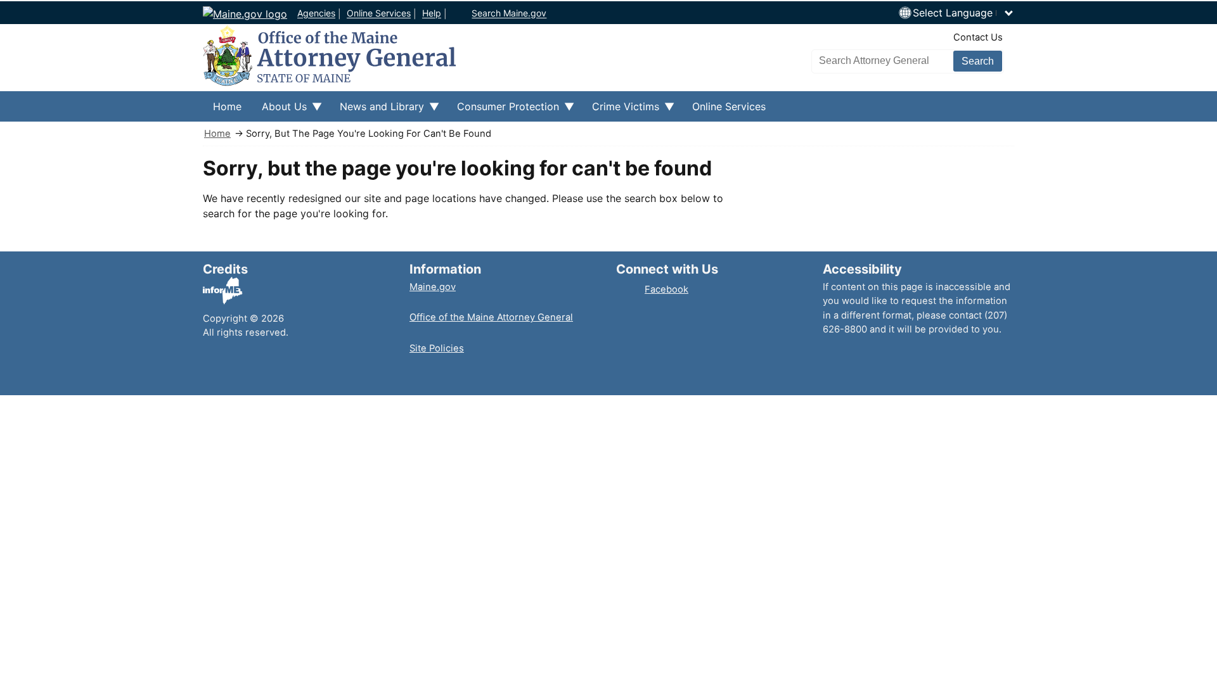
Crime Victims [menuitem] (620, 111)
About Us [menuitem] (279, 111)
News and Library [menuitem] (377, 111)
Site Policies (436, 348)
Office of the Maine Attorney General (491, 317)
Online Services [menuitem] (729, 106)
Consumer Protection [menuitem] (503, 111)
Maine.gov (432, 287)
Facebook (666, 289)
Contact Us (978, 37)
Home (217, 133)
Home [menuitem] (227, 106)
